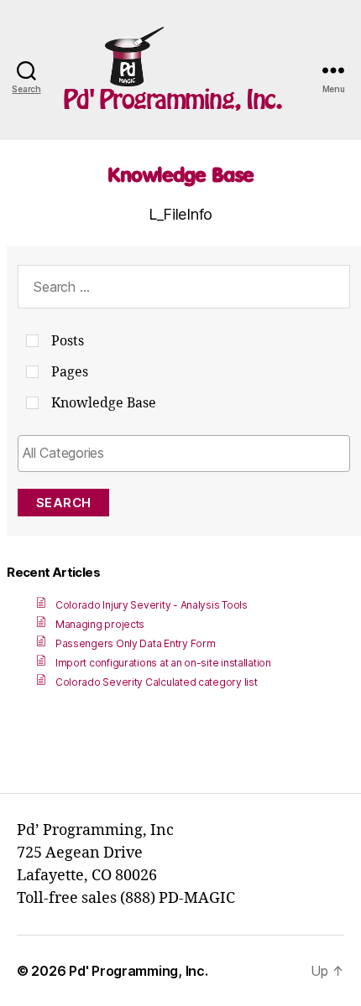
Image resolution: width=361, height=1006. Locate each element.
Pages (69, 372)
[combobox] (184, 453)
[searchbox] (184, 452)
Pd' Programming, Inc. (172, 99)
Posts (67, 341)
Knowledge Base (180, 174)
